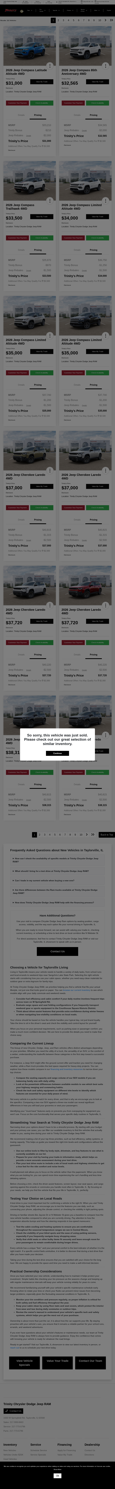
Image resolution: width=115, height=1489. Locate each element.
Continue (57, 753)
